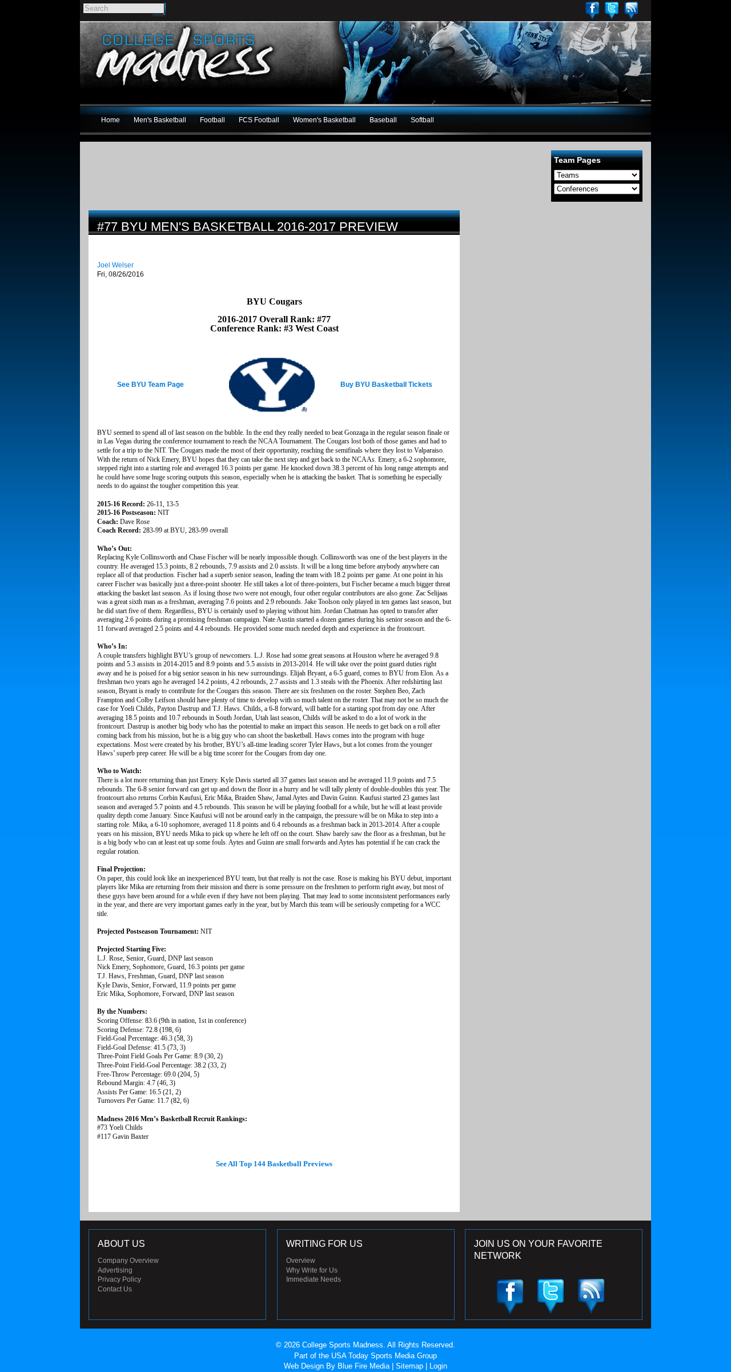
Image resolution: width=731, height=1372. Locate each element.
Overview (300, 1261)
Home (110, 120)
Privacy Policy (119, 1279)
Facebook (592, 10)
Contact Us (115, 1289)
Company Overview (128, 1261)
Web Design (304, 1366)
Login (438, 1366)
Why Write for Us (312, 1270)
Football (212, 120)
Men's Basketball (160, 120)
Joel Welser (115, 265)
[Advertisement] (556, 290)
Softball (422, 120)
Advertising (115, 1270)
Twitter (611, 10)
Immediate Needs (313, 1279)
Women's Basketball (324, 120)
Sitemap (409, 1366)
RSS (631, 10)
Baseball (383, 120)
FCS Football (259, 120)
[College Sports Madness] (185, 88)
